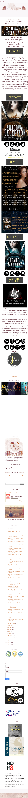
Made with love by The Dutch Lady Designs (17, 795)
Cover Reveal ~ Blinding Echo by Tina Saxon (16, 572)
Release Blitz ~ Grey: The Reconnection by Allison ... (14, 587)
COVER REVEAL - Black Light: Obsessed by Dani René (14, 532)
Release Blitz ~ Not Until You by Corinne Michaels (14, 606)
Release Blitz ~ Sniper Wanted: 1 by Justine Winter (15, 600)
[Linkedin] (13, 477)
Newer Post (4, 432)
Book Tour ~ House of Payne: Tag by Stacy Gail (15, 575)
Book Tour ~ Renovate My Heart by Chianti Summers (15, 578)
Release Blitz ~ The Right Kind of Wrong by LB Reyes (15, 552)
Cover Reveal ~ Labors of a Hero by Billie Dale (15, 620)
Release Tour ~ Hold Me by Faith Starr (16, 581)
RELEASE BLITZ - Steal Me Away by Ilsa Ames (15, 539)
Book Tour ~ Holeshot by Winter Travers (15, 603)
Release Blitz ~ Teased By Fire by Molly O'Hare (16, 597)
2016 (8, 645)
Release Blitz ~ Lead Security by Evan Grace (15, 593)
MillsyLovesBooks (14, 494)
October (11, 530)
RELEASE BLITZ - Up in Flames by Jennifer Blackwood (15, 535)
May (9, 631)
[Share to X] (11, 374)
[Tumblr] (22, 475)
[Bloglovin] (20, 475)
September (11, 623)
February (11, 638)
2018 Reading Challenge (15, 492)
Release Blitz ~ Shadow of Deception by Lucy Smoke (15, 613)
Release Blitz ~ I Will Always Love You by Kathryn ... (16, 549)
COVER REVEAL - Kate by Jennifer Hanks (15, 558)
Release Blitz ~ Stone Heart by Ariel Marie (15, 545)
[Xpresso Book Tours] (14, 746)
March (10, 636)
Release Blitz (16, 371)
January (10, 640)
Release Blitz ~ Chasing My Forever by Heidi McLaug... (16, 542)
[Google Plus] (17, 475)
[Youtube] (16, 477)
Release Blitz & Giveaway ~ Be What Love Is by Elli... (15, 590)
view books (21, 501)
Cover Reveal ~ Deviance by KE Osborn (14, 568)
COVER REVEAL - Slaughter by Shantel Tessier (14, 555)
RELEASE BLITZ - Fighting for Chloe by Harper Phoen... (16, 583)
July (9, 627)
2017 (8, 642)
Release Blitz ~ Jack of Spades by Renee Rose (16, 616)
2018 (8, 528)
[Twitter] (9, 475)
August (10, 625)
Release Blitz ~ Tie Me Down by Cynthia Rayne (14, 565)
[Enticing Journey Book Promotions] (14, 730)
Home (14, 432)
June (9, 629)
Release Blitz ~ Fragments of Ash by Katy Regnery (15, 610)
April (10, 633)
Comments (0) (15, 376)
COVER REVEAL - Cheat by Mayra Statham (15, 562)
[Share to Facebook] (13, 374)
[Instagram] (14, 475)
